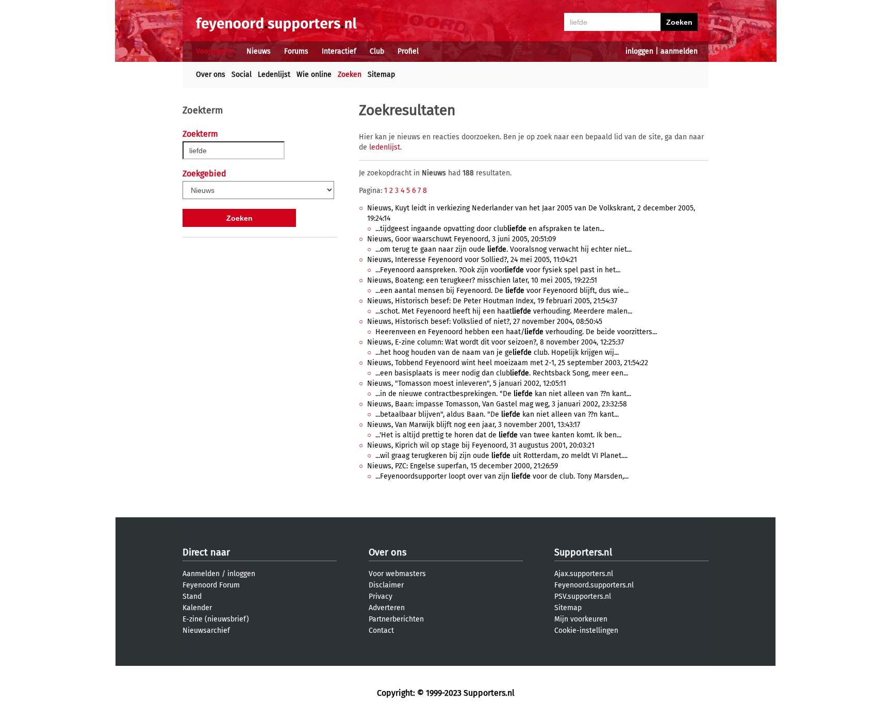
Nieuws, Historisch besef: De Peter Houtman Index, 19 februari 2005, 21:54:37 (492, 301)
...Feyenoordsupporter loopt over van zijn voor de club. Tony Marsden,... (502, 476)
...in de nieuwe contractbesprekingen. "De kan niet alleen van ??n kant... (503, 393)
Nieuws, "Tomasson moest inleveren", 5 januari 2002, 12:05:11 (466, 383)
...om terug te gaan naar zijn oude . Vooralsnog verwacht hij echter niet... (503, 249)
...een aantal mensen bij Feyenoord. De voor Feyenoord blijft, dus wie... (502, 290)
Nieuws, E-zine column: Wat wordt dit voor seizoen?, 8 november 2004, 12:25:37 (495, 342)
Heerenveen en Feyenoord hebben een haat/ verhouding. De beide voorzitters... (516, 332)
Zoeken (349, 74)
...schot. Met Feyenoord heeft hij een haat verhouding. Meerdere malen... (503, 311)
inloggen (639, 51)
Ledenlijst (274, 74)
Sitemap (381, 74)
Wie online (314, 74)
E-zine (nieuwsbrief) (216, 619)
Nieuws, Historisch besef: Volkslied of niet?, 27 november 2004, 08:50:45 (484, 321)
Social (242, 74)
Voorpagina (214, 51)
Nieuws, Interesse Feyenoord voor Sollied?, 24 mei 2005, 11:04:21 (472, 259)
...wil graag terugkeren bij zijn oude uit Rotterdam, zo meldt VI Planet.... (501, 455)
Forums (296, 51)
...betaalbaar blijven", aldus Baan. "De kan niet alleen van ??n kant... (497, 414)
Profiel (408, 51)
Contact (381, 630)
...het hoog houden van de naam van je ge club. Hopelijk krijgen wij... (497, 352)
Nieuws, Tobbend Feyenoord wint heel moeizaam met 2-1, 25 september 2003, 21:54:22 (507, 362)
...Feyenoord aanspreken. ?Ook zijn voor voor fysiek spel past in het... (497, 270)
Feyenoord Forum (211, 585)
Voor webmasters (397, 573)
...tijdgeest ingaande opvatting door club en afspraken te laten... (489, 228)
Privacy (380, 596)
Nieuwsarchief (206, 630)
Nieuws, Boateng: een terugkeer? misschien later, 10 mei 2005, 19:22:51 (482, 280)
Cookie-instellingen (586, 630)
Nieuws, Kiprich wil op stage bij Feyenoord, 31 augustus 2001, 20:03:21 (481, 445)
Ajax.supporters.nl (583, 573)
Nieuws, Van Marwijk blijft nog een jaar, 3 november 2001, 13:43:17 (473, 424)
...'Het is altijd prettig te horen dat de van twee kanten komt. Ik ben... (498, 435)
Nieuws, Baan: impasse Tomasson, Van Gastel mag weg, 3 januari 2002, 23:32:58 (497, 404)
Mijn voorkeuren (580, 619)
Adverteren (387, 607)
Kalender (197, 607)
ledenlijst (384, 147)
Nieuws (258, 51)
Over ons (210, 74)
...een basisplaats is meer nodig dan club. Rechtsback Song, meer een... (501, 373)
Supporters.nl (583, 552)
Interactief (339, 51)
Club (377, 51)
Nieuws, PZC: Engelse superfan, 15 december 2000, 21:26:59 (462, 466)
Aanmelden (201, 573)
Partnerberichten (396, 619)
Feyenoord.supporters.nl (594, 585)
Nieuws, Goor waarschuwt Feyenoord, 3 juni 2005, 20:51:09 (461, 239)
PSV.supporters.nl (582, 596)
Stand (192, 596)
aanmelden (679, 51)
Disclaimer (386, 585)
